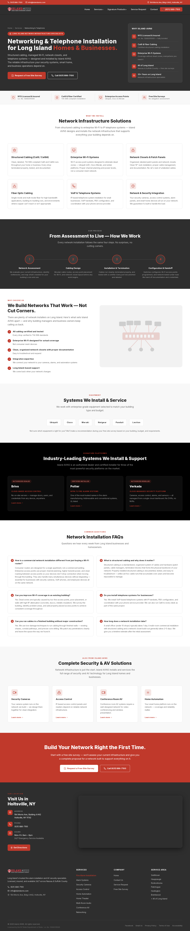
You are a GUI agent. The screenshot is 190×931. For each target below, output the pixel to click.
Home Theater (82, 898)
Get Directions (20, 847)
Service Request (138, 9)
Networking (81, 912)
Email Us (139, 926)
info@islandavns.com (36, 2)
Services (98, 9)
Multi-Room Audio (83, 903)
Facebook (129, 926)
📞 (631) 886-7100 (171, 9)
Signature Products (117, 9)
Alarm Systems (82, 880)
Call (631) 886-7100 (64, 75)
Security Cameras (83, 884)
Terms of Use (164, 926)
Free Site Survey (121, 889)
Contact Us (118, 880)
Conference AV (82, 907)
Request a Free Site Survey (28, 75)
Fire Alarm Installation (86, 875)
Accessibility (177, 926)
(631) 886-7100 (16, 2)
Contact (154, 9)
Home (87, 9)
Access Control (82, 889)
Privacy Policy (150, 926)
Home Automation (83, 894)
